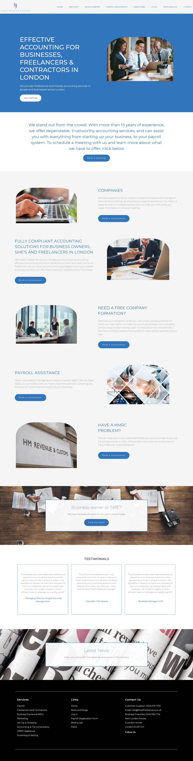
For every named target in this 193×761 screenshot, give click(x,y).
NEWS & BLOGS (170, 7)
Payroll (21, 706)
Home (74, 706)
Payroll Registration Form (84, 718)
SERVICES (73, 7)
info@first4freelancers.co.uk (146, 710)
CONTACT (187, 7)
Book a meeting (96, 158)
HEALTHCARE (139, 7)
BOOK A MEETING (92, 7)
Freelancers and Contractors (32, 710)
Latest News (96, 650)
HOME (60, 7)
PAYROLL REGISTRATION (116, 7)
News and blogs (79, 710)
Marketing (22, 718)
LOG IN (154, 7)
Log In (74, 714)
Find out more (96, 522)
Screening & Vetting (27, 735)
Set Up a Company (27, 722)
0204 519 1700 (153, 706)
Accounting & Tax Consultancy (33, 727)
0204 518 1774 (152, 714)
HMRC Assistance (26, 731)
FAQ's (74, 727)
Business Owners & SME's (30, 714)
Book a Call (77, 722)
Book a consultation (113, 218)
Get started (30, 98)
